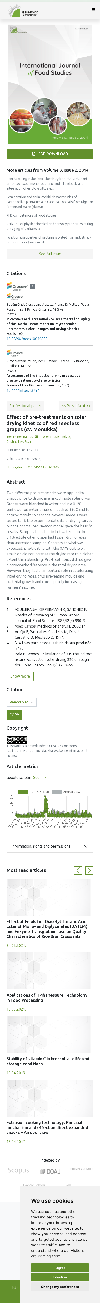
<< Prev (69, 406)
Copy (14, 715)
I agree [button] (60, 1268)
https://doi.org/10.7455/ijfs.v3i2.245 (33, 467)
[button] (78, 870)
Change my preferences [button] (60, 1287)
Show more (20, 676)
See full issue (50, 254)
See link (40, 777)
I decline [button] (60, 1277)
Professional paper (25, 406)
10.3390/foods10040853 (27, 339)
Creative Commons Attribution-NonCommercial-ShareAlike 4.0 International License (47, 751)
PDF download (52, 154)
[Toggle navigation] (93, 10)
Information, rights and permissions (40, 846)
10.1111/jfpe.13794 (23, 390)
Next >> (84, 406)
